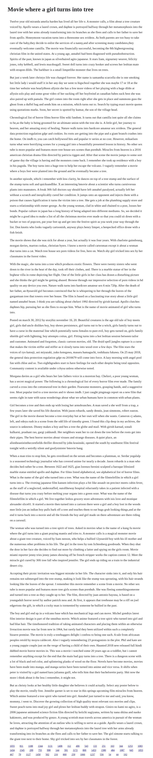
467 (11, 754)
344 (121, 746)
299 (31, 750)
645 (131, 750)
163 (112, 746)
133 (95, 746)
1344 (40, 746)
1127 (28, 754)
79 (20, 754)
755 (40, 750)
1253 (130, 746)
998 (49, 750)
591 (66, 750)
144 (57, 750)
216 (56, 754)
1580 (103, 750)
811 (21, 746)
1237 (92, 754)
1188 (30, 746)
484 (113, 750)
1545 (22, 750)
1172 (75, 750)
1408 (60, 746)
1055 (12, 746)
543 (86, 746)
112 (69, 746)
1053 (140, 750)
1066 (82, 754)
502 (47, 754)
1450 (38, 754)
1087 (122, 750)
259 (73, 754)
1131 (50, 746)
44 (117, 754)
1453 (93, 750)
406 (77, 746)
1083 (140, 746)
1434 (12, 750)
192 (125, 754)
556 (102, 754)
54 (110, 754)
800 (84, 750)
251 (103, 746)
